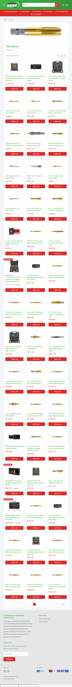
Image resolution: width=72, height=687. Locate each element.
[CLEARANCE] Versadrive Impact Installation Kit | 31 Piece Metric (13, 517)
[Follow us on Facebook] (5, 671)
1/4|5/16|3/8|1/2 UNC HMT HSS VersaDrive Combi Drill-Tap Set (57, 78)
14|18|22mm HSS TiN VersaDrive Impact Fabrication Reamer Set (36, 552)
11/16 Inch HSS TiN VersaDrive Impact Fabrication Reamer (57, 586)
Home (5, 19)
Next (62, 604)
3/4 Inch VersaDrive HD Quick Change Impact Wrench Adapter (14, 243)
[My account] (63, 5)
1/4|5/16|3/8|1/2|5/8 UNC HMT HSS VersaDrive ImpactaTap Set (13, 349)
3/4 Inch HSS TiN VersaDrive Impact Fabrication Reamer (57, 382)
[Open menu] (4, 5)
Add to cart (14, 89)
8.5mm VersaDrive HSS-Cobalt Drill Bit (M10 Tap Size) (14, 144)
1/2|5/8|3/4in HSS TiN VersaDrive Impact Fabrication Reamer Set (36, 483)
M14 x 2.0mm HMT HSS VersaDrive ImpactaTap (34, 209)
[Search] (57, 5)
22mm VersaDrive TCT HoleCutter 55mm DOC (33, 144)
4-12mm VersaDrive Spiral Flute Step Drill (13, 415)
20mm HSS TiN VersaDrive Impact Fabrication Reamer (35, 313)
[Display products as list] (65, 56)
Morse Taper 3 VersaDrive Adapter (34, 177)
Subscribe (9, 659)
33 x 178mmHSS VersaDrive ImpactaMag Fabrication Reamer (57, 349)
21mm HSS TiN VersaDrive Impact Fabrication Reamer (57, 551)
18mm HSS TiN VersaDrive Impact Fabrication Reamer (57, 447)
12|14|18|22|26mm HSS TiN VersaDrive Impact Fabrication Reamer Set (14, 78)
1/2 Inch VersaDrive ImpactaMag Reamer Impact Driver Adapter (35, 277)
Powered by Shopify (9, 679)
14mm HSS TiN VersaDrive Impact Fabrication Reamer (13, 551)
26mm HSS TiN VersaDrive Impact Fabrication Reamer (57, 276)
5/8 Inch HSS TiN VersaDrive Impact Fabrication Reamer (35, 516)
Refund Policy (43, 622)
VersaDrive (11, 19)
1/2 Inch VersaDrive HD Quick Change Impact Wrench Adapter (36, 78)
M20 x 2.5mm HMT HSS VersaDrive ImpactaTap (56, 144)
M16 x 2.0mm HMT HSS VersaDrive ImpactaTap (56, 209)
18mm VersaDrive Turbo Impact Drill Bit (12, 209)
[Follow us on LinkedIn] (8, 671)
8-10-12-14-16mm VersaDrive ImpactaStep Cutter (56, 243)
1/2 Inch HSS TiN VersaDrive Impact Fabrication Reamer (35, 415)
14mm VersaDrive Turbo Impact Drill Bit (12, 112)
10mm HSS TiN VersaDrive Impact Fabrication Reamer (57, 415)
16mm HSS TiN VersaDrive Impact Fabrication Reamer (35, 585)
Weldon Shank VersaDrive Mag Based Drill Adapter (14, 447)
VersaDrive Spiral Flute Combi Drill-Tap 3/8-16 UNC (57, 112)
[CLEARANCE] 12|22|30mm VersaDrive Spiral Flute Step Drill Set (13, 483)
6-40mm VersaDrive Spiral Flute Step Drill (35, 348)
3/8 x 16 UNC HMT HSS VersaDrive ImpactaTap (34, 382)
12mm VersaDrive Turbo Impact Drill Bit (34, 112)
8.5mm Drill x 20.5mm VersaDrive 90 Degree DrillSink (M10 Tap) (33, 448)
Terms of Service (44, 619)
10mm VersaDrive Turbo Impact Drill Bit (56, 177)
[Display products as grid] (62, 56)
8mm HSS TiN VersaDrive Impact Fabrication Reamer (13, 585)
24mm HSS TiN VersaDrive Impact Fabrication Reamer (35, 242)
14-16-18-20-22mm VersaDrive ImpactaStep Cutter (56, 314)
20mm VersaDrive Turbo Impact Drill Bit (12, 177)
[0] (67, 5)
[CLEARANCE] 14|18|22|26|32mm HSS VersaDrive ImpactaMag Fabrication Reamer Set (12, 278)
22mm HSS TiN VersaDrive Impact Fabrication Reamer (13, 382)
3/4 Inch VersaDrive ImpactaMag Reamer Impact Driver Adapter (57, 517)
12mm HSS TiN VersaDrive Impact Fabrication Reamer (13, 313)
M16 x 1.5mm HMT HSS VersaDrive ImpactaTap (56, 482)
